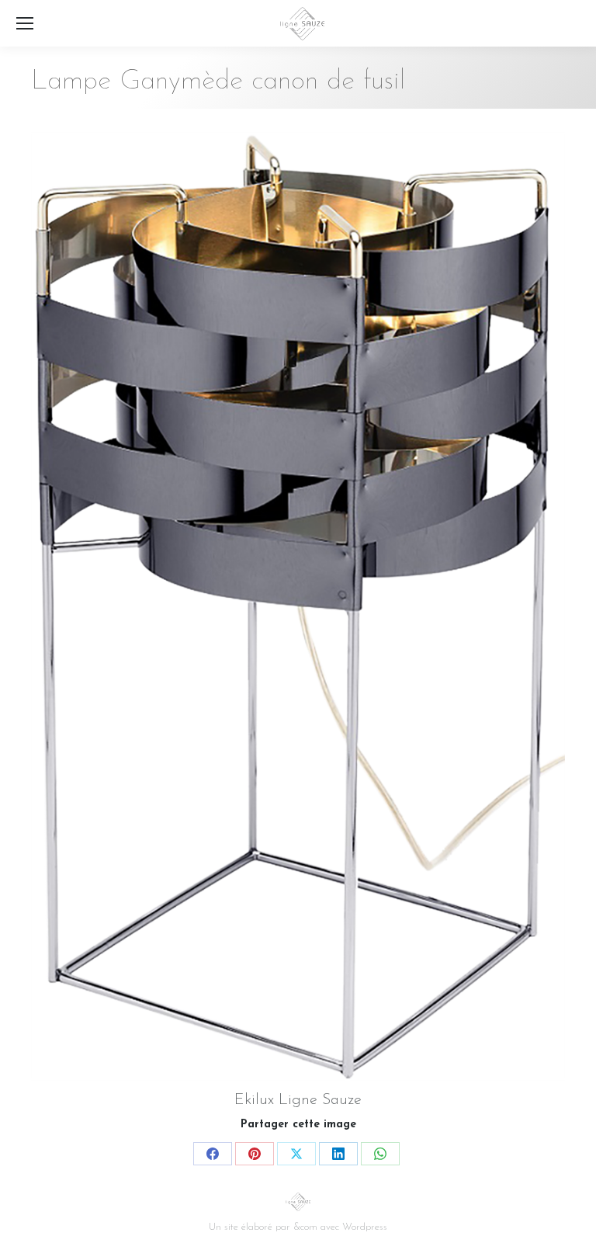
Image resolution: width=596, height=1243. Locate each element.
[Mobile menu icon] (25, 23)
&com (305, 1227)
